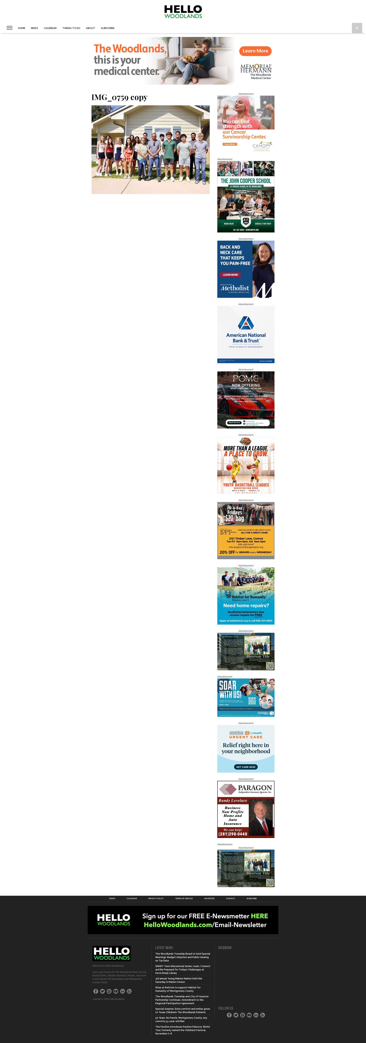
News (34, 28)
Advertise (209, 899)
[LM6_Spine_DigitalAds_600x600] (245, 297)
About (90, 28)
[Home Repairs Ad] (245, 623)
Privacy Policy (156, 899)
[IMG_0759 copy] (151, 193)
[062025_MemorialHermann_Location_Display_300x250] (245, 772)
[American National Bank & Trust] (245, 362)
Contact (230, 899)
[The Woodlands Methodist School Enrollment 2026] (245, 716)
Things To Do (71, 28)
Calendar (50, 28)
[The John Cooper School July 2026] (245, 231)
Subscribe (107, 28)
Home (21, 28)
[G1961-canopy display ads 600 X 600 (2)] (245, 152)
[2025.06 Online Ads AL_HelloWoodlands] (245, 558)
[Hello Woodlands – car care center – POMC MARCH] (245, 427)
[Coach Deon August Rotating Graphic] (245, 493)
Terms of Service (184, 899)
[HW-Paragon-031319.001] (245, 837)
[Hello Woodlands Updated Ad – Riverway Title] (245, 669)
